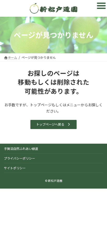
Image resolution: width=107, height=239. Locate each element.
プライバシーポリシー (19, 158)
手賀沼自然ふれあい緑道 (21, 148)
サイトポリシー (15, 168)
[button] (53, 124)
